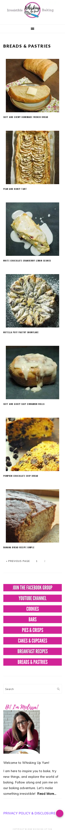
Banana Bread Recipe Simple (18, 547)
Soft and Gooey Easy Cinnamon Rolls (24, 404)
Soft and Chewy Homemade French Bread (25, 117)
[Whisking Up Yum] (32, 18)
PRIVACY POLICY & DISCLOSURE (29, 813)
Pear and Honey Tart (15, 189)
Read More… (46, 794)
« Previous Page (18, 561)
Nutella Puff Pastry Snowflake (21, 332)
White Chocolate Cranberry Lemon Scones (27, 260)
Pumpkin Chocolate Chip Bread (20, 476)
